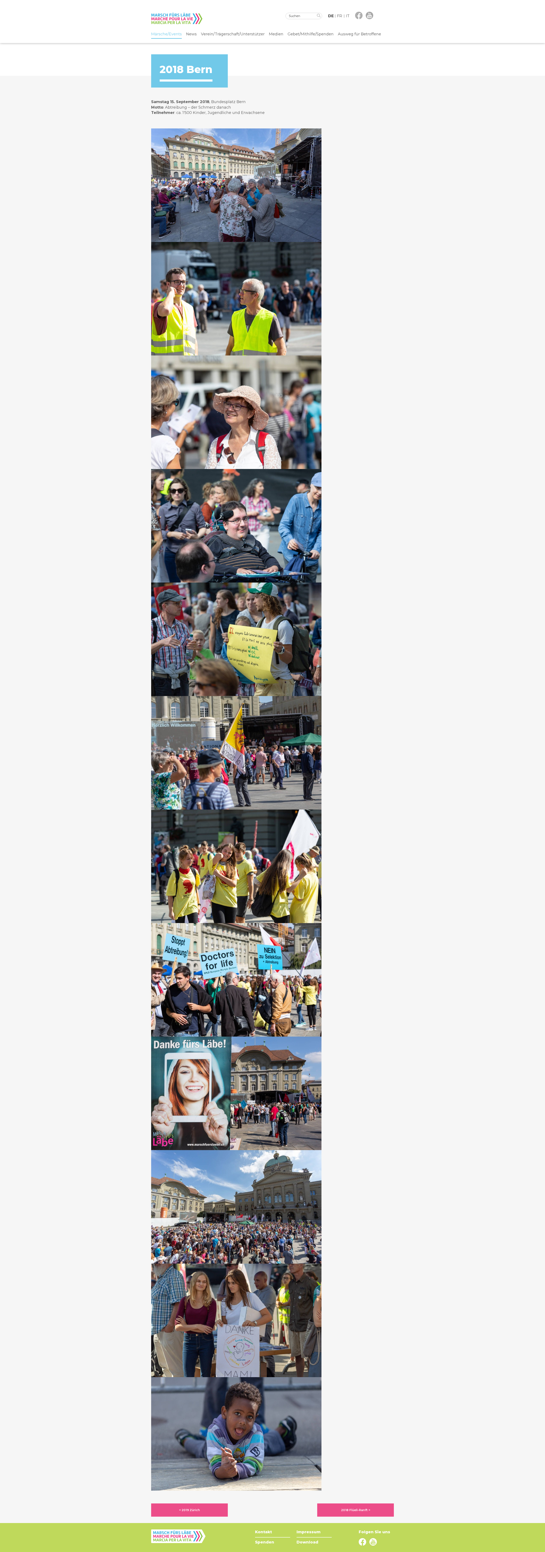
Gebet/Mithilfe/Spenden (311, 34)
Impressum (309, 1532)
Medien (276, 34)
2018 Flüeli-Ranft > (355, 1510)
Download (307, 1542)
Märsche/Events (166, 34)
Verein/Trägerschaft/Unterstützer (233, 34)
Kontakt (263, 1532)
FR (339, 16)
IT (348, 16)
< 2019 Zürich (189, 1510)
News (191, 34)
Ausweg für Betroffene (359, 34)
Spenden (264, 1542)
